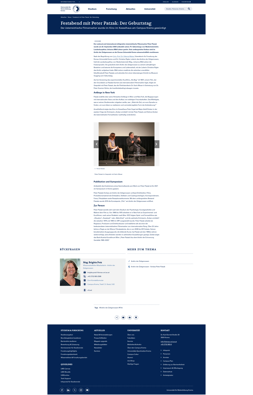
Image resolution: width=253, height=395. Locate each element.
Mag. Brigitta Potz (92, 262)
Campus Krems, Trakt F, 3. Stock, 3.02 (101, 284)
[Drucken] (130, 317)
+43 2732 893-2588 (94, 276)
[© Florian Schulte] (126, 144)
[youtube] (87, 390)
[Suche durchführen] (189, 9)
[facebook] (62, 390)
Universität (149, 9)
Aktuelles (130, 9)
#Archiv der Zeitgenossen (108, 308)
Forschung (111, 9)
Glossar (174, 2)
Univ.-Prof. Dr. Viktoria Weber (123, 56)
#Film (121, 308)
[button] (103, 290)
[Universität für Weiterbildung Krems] (71, 9)
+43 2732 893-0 (166, 344)
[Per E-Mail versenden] (123, 317)
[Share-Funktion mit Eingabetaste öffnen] (117, 317)
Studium (92, 9)
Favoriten (184, 2)
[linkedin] (68, 390)
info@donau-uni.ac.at (169, 342)
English (166, 2)
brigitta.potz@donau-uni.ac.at (98, 272)
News (69, 17)
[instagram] (81, 390)
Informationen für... (68, 2)
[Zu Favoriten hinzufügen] (136, 317)
